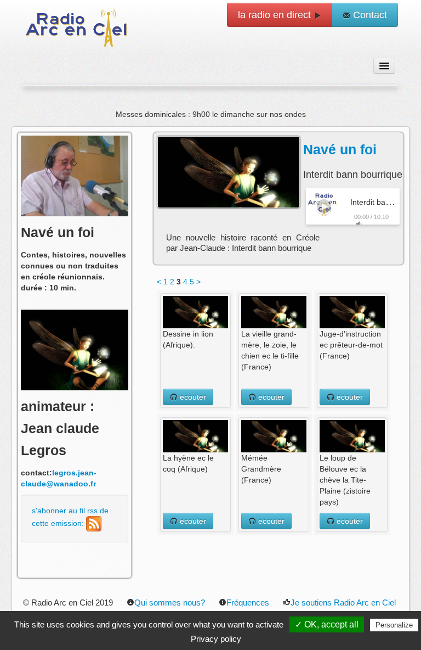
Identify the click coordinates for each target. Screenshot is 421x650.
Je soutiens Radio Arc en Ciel (343, 602)
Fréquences (247, 602)
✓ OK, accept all (327, 624)
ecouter (192, 397)
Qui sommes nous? (169, 602)
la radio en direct (276, 14)
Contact (368, 14)
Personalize (394, 625)
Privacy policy (216, 638)
